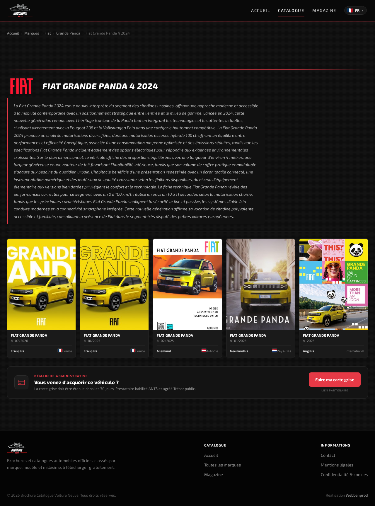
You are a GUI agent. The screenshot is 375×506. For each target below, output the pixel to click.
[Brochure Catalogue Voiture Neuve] (20, 10)
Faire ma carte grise (334, 379)
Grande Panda (68, 33)
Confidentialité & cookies (344, 474)
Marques (31, 33)
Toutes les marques (222, 464)
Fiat (48, 33)
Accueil (260, 10)
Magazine (324, 10)
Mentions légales (337, 464)
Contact (328, 455)
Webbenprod (357, 495)
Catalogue (291, 10)
